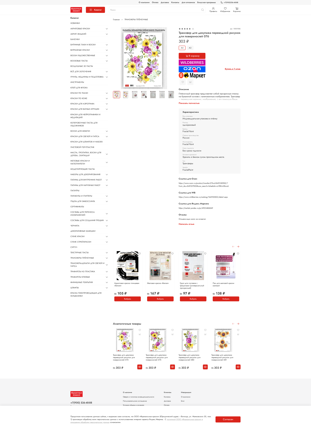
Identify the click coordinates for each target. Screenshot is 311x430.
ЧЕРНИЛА (74, 225)
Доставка (165, 2)
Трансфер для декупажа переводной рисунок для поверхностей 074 (124, 357)
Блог (183, 401)
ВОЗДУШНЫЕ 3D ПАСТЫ (81, 66)
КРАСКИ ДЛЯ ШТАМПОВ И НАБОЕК (86, 141)
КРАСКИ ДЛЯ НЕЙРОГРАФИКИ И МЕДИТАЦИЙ (85, 116)
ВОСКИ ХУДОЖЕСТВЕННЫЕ (82, 55)
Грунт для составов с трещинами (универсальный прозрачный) (192, 285)
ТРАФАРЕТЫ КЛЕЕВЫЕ (80, 277)
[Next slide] (171, 58)
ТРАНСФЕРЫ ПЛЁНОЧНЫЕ (136, 19)
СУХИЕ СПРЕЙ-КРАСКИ (80, 241)
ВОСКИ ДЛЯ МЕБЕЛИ (80, 131)
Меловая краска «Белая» (158, 283)
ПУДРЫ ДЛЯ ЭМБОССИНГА (82, 201)
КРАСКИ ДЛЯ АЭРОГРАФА (82, 103)
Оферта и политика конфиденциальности (138, 397)
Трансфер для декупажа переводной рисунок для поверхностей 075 (157, 357)
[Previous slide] (117, 58)
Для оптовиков (188, 2)
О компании (144, 2)
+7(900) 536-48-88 (81, 402)
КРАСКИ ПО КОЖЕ (78, 98)
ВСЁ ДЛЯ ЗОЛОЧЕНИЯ (80, 71)
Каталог (98, 9)
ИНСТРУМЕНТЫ (77, 82)
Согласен (228, 419)
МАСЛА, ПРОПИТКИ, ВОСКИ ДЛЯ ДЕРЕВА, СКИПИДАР (85, 154)
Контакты (175, 2)
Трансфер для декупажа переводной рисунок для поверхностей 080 (189, 357)
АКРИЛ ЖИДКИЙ (78, 34)
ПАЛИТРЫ (74, 190)
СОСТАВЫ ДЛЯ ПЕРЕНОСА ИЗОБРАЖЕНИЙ (82, 213)
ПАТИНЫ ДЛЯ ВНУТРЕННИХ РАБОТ (86, 179)
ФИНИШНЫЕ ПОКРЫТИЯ (81, 282)
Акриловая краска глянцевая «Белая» (126, 284)
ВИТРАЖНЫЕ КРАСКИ (80, 50)
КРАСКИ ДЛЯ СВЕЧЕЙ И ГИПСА (84, 136)
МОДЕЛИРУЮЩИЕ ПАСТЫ (82, 169)
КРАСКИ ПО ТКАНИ (79, 93)
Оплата (155, 2)
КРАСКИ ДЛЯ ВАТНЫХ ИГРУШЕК (84, 109)
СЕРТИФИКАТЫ (77, 206)
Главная (116, 19)
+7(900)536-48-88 (231, 2)
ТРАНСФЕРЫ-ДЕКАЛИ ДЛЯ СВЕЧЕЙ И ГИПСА (87, 265)
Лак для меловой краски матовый (223, 284)
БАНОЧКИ (75, 39)
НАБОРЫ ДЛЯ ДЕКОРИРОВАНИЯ (85, 174)
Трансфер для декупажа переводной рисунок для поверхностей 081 (222, 357)
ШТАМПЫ (74, 287)
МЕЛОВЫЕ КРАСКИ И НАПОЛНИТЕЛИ (80, 162)
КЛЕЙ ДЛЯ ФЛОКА (79, 87)
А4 (182, 47)
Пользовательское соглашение (135, 401)
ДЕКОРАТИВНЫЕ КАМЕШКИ (82, 231)
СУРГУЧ (73, 247)
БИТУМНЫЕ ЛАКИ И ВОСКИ (82, 44)
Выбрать (127, 298)
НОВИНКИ (75, 23)
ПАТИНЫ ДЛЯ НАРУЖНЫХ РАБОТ (85, 185)
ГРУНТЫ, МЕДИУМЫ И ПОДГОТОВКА (87, 76)
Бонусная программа (206, 2)
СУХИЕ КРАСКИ (77, 236)
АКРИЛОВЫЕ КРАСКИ (80, 28)
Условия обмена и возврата (133, 405)
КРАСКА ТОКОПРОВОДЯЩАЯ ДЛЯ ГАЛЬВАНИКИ (85, 294)
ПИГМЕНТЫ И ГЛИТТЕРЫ (81, 196)
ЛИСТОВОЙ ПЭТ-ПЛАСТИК (82, 147)
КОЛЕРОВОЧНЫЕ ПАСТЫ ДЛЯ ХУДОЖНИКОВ (83, 124)
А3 (190, 47)
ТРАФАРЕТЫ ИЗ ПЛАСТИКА (82, 271)
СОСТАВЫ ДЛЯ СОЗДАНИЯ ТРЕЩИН (87, 220)
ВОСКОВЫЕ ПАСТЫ (79, 60)
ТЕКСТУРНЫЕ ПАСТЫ (79, 252)
